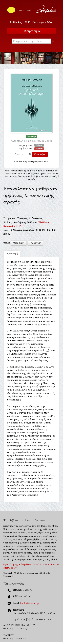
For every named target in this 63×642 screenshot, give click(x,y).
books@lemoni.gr (29, 603)
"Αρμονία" (35, 242)
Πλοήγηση (30, 31)
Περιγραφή (12, 253)
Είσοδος (17, 22)
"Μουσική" (18, 242)
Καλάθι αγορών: (40, 22)
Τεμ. (17, 154)
